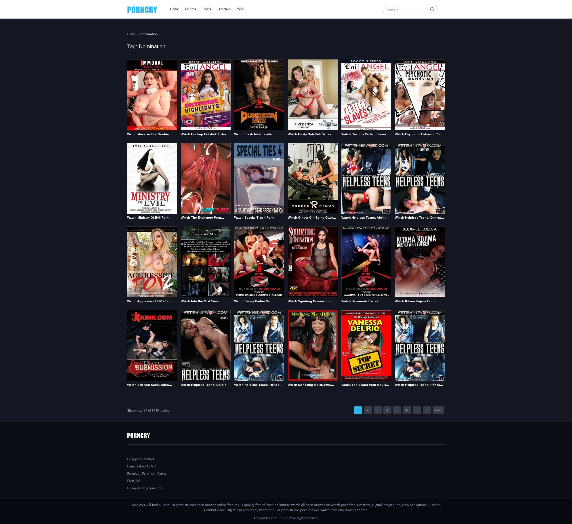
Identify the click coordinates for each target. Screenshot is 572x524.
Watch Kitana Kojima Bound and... (416, 301)
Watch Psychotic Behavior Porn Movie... (419, 134)
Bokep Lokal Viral (140, 459)
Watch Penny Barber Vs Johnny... (252, 301)
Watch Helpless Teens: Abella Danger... (363, 218)
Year (240, 9)
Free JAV (133, 480)
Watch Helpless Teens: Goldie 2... (203, 385)
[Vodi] (142, 9)
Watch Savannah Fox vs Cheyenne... (359, 301)
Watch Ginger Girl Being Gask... (312, 217)
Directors (224, 9)
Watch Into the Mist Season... (203, 301)
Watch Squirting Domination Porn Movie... (309, 301)
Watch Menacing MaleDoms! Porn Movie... (309, 385)
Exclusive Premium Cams (146, 473)
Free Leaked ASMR (141, 466)
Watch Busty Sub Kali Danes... (311, 134)
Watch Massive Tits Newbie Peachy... (148, 134)
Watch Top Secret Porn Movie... (365, 385)
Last (438, 410)
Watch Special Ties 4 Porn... (255, 217)
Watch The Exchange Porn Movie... (201, 218)
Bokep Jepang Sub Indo (145, 488)
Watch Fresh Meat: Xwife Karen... (253, 134)
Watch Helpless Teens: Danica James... (418, 218)
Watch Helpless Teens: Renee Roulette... (256, 385)
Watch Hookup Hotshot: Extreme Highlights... (206, 134)
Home (174, 9)
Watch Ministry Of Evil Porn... (149, 217)
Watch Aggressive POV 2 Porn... (151, 301)
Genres (190, 9)
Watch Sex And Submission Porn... (148, 385)
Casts (206, 9)
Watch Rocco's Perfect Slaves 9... (364, 134)
